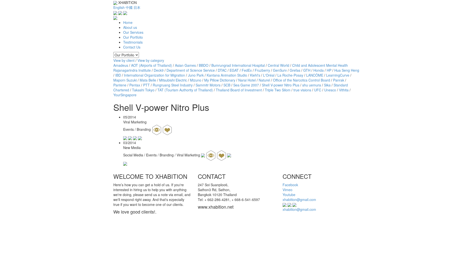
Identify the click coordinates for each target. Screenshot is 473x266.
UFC (317, 89)
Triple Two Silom (277, 89)
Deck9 (159, 70)
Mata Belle (148, 80)
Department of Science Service (191, 70)
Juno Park (196, 75)
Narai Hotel (247, 80)
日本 (137, 7)
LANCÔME (314, 75)
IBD (118, 75)
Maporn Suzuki (125, 80)
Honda (318, 70)
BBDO (203, 65)
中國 (129, 7)
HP (329, 70)
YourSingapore (124, 94)
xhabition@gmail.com (299, 199)
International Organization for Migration (154, 75)
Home (128, 22)
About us (130, 27)
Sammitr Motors (208, 85)
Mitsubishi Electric (173, 80)
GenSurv (280, 70)
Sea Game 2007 (246, 85)
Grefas (295, 70)
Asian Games (185, 65)
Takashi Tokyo (143, 89)
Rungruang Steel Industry (173, 85)
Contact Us (131, 47)
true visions (302, 89)
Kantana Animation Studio (227, 75)
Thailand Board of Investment (239, 89)
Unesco (330, 89)
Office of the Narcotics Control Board (301, 80)
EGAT (234, 70)
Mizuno (195, 80)
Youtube (289, 194)
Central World (278, 65)
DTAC (222, 70)
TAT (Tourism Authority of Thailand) (185, 89)
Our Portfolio (133, 37)
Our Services (133, 32)
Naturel (264, 80)
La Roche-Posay (290, 75)
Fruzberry (262, 70)
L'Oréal (268, 75)
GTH (306, 70)
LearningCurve (337, 75)
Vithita (344, 89)
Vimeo (287, 189)
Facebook (290, 184)
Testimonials (133, 42)
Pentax (134, 85)
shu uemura (311, 85)
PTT (146, 85)
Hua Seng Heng (346, 70)
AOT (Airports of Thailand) (151, 65)
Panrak (338, 80)
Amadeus (120, 65)
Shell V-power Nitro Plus (280, 85)
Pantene (119, 85)
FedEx (247, 70)
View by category (150, 60)
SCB (226, 85)
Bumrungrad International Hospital (238, 65)
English (119, 7)
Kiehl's (255, 75)
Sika (327, 85)
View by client (124, 60)
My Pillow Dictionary (219, 80)
